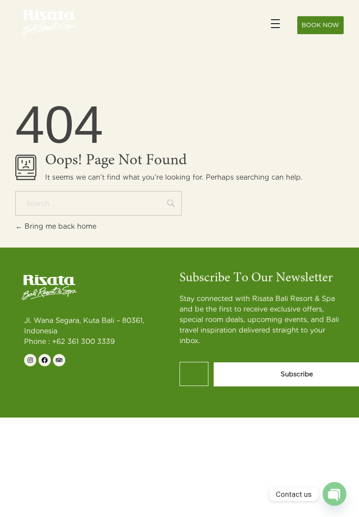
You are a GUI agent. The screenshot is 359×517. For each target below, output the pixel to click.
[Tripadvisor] (59, 360)
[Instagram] (30, 360)
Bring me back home (59, 226)
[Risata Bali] (48, 22)
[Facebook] (45, 360)
